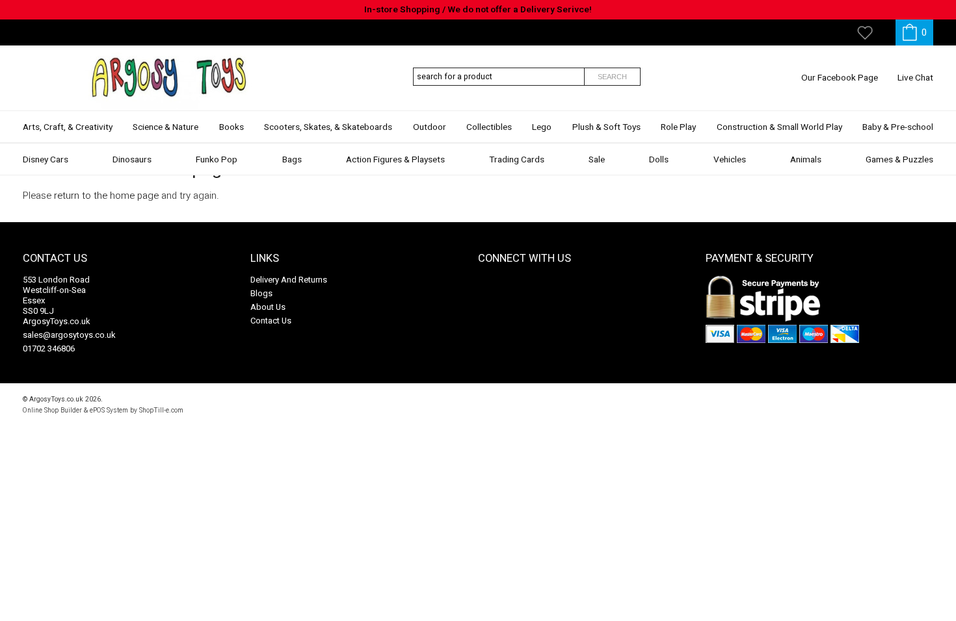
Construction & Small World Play (779, 127)
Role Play (678, 127)
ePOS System (109, 410)
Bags (292, 159)
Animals (805, 159)
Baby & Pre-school (897, 127)
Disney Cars (45, 159)
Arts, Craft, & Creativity (68, 127)
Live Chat (915, 77)
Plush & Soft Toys (606, 127)
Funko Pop (216, 159)
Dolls (659, 159)
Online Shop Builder (52, 410)
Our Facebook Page (839, 77)
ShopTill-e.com (161, 410)
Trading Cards (516, 159)
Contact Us (270, 320)
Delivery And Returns (288, 279)
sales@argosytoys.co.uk (69, 335)
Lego (541, 127)
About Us (267, 307)
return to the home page (106, 195)
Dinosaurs (132, 159)
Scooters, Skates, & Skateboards (328, 127)
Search (612, 77)
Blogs (261, 293)
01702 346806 (49, 348)
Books (231, 127)
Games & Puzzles (899, 159)
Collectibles (489, 127)
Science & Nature (165, 127)
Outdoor (429, 127)
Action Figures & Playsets (395, 159)
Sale (597, 159)
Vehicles (729, 159)
